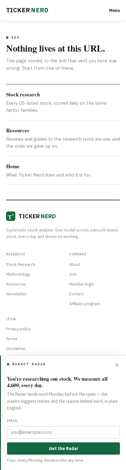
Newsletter (16, 294)
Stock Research (20, 264)
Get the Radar (63, 448)
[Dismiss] (117, 365)
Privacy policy (18, 329)
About (74, 264)
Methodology (18, 274)
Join (73, 274)
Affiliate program (84, 303)
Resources (16, 284)
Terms (11, 338)
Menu (114, 10)
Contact (76, 294)
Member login (81, 284)
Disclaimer (15, 348)
